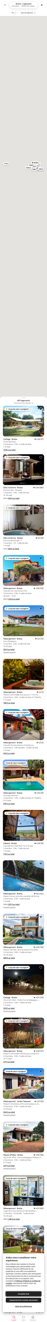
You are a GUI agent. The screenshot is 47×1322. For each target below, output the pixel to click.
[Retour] (5, 5)
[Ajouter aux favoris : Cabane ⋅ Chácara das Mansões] (41, 1228)
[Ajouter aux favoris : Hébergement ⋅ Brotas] (41, 558)
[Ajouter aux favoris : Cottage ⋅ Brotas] (41, 409)
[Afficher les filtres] (41, 5)
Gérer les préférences (23, 1306)
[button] (9, 450)
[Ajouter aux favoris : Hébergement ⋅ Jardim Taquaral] (41, 1071)
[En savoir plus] (32, 403)
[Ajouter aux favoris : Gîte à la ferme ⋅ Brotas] (41, 457)
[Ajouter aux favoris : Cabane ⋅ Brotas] (41, 813)
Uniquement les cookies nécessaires (23, 1300)
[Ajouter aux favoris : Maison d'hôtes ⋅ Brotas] (41, 1125)
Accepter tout (23, 1294)
